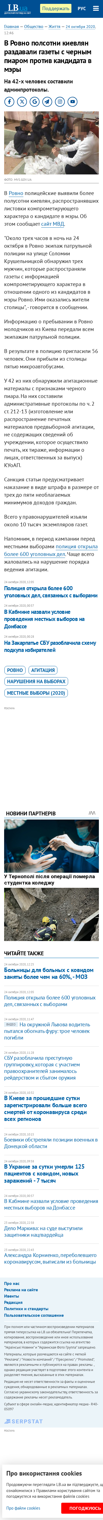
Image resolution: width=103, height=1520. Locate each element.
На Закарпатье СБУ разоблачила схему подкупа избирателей (50, 646)
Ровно (16, 193)
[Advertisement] (51, 750)
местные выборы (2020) (36, 693)
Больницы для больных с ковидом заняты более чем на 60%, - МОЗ (49, 973)
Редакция (13, 1302)
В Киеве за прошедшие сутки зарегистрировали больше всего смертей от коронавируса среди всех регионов (45, 1108)
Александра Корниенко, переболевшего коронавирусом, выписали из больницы (50, 1258)
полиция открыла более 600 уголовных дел (51, 550)
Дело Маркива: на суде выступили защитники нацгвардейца (43, 1231)
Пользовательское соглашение (34, 1315)
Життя (54, 26)
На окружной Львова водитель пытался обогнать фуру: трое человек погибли (47, 1031)
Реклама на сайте (21, 1289)
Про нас (12, 1283)
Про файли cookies (23, 1508)
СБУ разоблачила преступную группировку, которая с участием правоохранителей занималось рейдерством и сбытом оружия (42, 1067)
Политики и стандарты (26, 1308)
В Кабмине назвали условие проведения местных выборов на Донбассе (44, 619)
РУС (82, 8)
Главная (11, 26)
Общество (33, 26)
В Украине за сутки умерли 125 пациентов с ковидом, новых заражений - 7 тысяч (44, 1173)
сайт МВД (52, 223)
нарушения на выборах (36, 681)
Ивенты (11, 1296)
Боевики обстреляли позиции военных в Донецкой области (51, 1143)
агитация (43, 670)
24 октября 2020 (80, 26)
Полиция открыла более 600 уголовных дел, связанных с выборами (51, 591)
